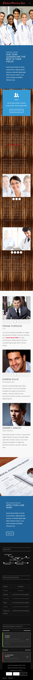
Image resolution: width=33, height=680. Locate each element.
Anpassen (24, 673)
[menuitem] (30, 3)
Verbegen (16, 673)
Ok (9, 673)
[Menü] (30, 3)
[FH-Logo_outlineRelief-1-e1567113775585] (13, 3)
